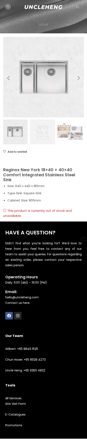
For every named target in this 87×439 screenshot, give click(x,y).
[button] (8, 78)
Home (43, 24)
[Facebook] (9, 315)
